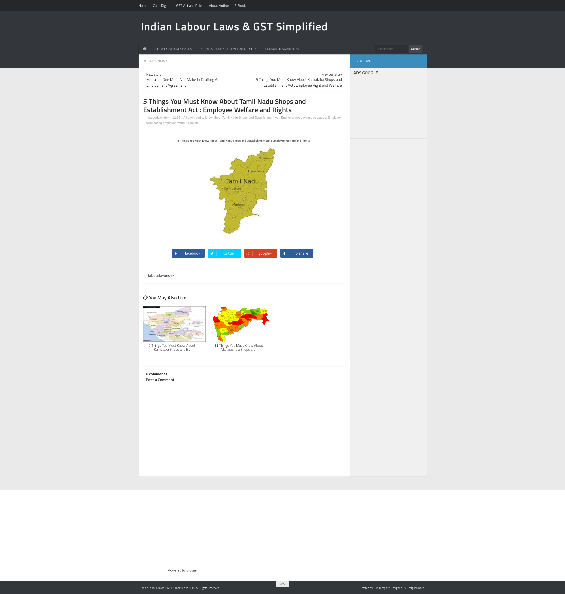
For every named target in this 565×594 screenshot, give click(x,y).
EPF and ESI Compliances (173, 48)
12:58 (176, 117)
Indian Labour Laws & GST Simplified (234, 26)
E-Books (241, 5)
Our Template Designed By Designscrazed (398, 588)
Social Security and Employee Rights (228, 48)
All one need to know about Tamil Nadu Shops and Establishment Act (231, 117)
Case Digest (162, 5)
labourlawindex (158, 117)
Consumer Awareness (282, 48)
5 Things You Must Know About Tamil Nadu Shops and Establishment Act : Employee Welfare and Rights (244, 140)
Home (143, 5)
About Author (219, 5)
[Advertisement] (388, 107)
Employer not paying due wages (303, 117)
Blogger (192, 570)
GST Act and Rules (189, 5)
